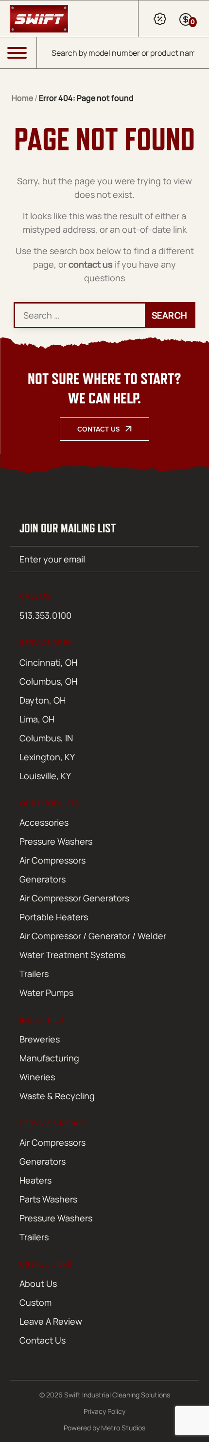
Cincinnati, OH (48, 662)
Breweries (39, 1039)
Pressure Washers (55, 841)
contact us (91, 264)
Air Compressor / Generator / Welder (92, 936)
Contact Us (98, 429)
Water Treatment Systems (72, 955)
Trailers (34, 973)
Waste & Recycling (57, 1096)
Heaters (35, 1180)
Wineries (37, 1077)
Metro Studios (123, 1427)
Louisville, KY (45, 776)
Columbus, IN (46, 738)
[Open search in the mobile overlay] (123, 52)
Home (22, 98)
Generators (42, 879)
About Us (38, 1283)
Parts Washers (48, 1199)
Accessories (44, 822)
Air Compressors (52, 860)
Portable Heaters (53, 917)
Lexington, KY (47, 757)
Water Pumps (46, 992)
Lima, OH (36, 719)
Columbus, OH (48, 681)
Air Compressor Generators (74, 898)
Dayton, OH (42, 700)
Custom (35, 1302)
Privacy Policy (104, 1411)
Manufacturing (49, 1058)
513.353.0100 (45, 615)
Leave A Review (50, 1321)
